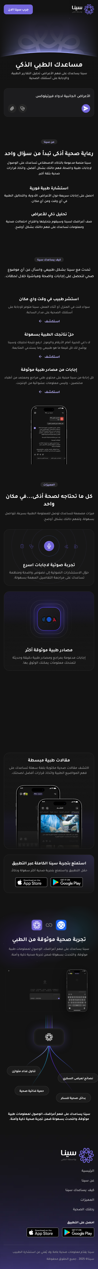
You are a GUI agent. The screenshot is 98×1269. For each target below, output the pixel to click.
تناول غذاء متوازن (24, 1071)
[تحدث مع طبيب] (22, 108)
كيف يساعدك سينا (79, 1189)
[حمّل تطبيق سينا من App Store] (31, 882)
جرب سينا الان (18, 9)
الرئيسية (88, 1170)
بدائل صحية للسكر (73, 1097)
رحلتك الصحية (83, 1209)
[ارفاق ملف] (12, 108)
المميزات (87, 1199)
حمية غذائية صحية (32, 1090)
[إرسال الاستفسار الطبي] (86, 108)
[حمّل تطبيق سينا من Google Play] (67, 882)
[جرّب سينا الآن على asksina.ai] (49, 1037)
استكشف (52, 321)
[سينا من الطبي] (83, 9)
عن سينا (88, 1180)
